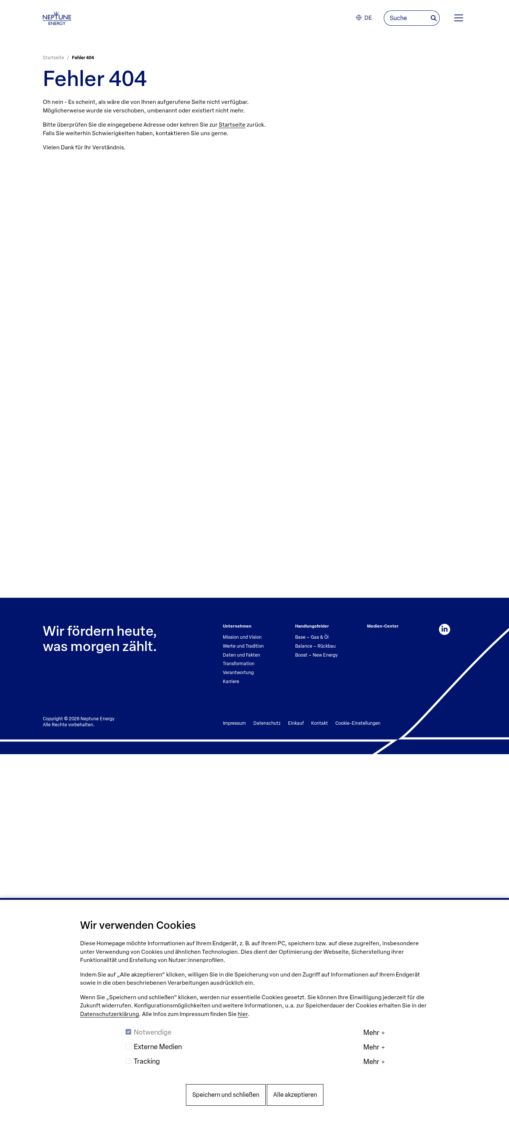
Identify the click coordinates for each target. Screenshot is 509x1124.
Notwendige (152, 1032)
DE (368, 18)
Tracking (147, 1061)
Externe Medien (158, 1047)
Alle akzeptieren (295, 1094)
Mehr (371, 1033)
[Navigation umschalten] (458, 17)
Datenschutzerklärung (109, 1014)
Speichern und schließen (225, 1094)
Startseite (232, 124)
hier (243, 1014)
